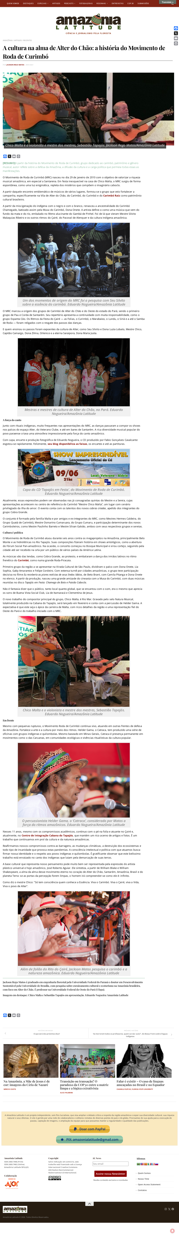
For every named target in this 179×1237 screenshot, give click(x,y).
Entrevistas (118, 3)
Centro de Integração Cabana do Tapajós (47, 835)
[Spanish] (145, 1164)
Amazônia (8, 40)
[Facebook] (175, 28)
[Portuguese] (138, 1164)
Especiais (41, 3)
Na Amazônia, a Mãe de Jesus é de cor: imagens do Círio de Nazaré (26, 1083)
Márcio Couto (10, 1089)
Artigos (56, 3)
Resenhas (101, 3)
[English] (142, 1164)
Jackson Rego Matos (15, 65)
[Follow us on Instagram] (165, 1209)
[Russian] (156, 1164)
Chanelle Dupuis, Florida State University (135, 1089)
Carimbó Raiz (111, 195)
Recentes (27, 40)
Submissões (143, 3)
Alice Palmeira (66, 1093)
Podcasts (69, 3)
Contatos (142, 1190)
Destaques (28, 3)
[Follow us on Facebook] (173, 1209)
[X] (175, 33)
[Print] (175, 43)
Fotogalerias (86, 3)
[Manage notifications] (172, 1231)
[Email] (175, 38)
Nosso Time (143, 1179)
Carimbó (23, 560)
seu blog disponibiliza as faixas (67, 444)
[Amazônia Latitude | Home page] (88, 22)
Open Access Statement (149, 1184)
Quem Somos (13, 3)
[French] (153, 1164)
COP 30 (130, 3)
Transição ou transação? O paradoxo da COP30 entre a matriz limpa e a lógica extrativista (84, 1084)
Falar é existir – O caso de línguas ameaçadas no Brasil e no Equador (141, 1083)
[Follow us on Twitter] (169, 1209)
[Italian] (149, 1164)
